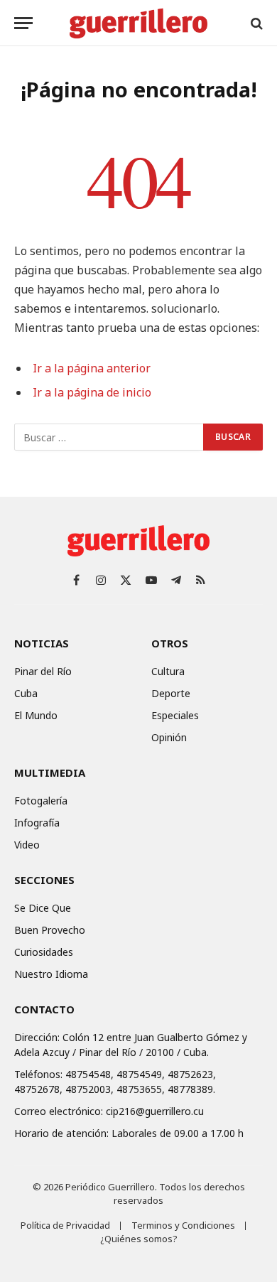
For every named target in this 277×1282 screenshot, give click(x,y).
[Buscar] (255, 23)
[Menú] (23, 23)
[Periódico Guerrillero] (138, 23)
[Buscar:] (109, 437)
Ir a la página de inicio (92, 392)
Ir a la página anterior (92, 368)
